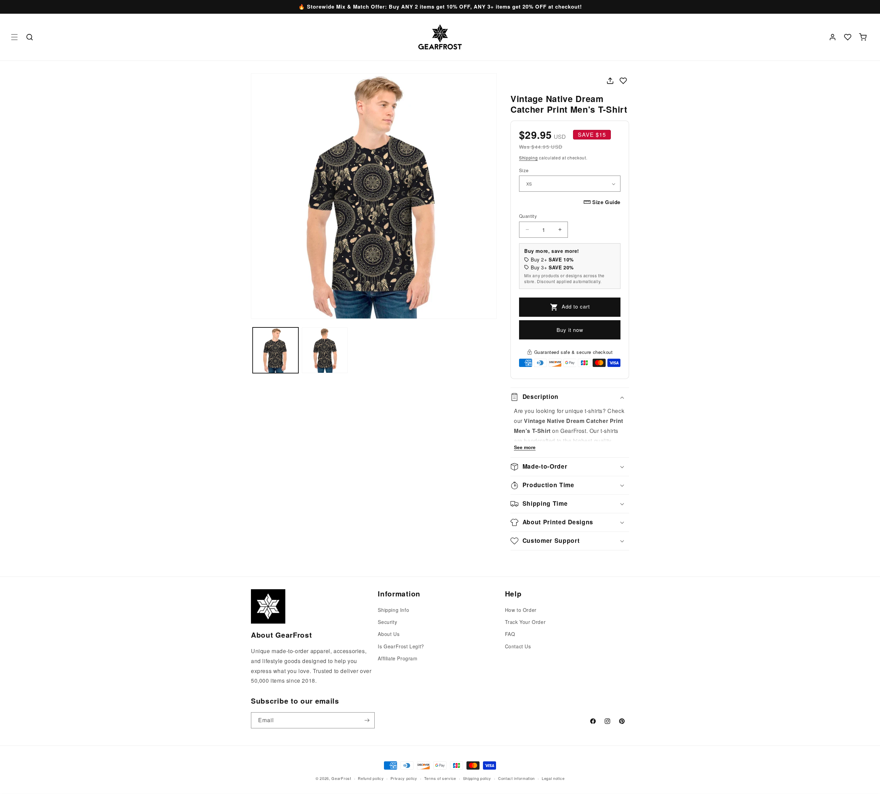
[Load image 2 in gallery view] (325, 350)
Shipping (528, 157)
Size (524, 170)
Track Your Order (525, 622)
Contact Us (518, 646)
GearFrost (341, 778)
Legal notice (553, 778)
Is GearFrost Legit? (401, 646)
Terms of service (440, 778)
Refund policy (371, 778)
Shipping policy (477, 778)
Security (387, 622)
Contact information (516, 778)
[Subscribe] (366, 720)
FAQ (510, 634)
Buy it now (570, 329)
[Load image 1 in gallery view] (275, 350)
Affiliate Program (397, 658)
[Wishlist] (847, 37)
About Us (388, 634)
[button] (14, 37)
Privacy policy (403, 778)
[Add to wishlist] (623, 81)
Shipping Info (393, 609)
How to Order (521, 609)
